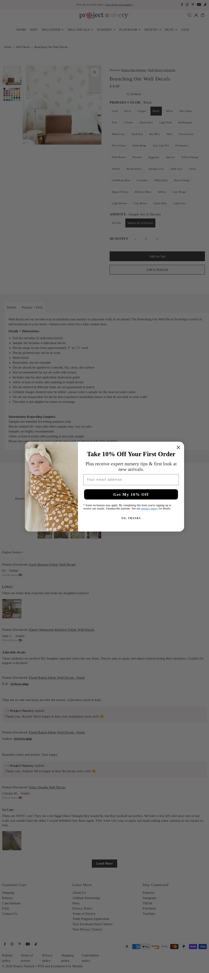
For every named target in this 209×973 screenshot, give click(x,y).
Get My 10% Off (131, 494)
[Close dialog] (178, 447)
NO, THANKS (131, 518)
